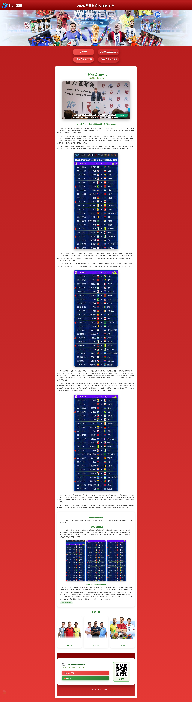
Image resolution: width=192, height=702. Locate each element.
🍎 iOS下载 (67, 678)
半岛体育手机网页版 (83, 59)
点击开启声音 (122, 115)
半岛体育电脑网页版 (108, 59)
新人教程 (83, 52)
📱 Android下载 (69, 673)
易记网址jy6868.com (109, 52)
